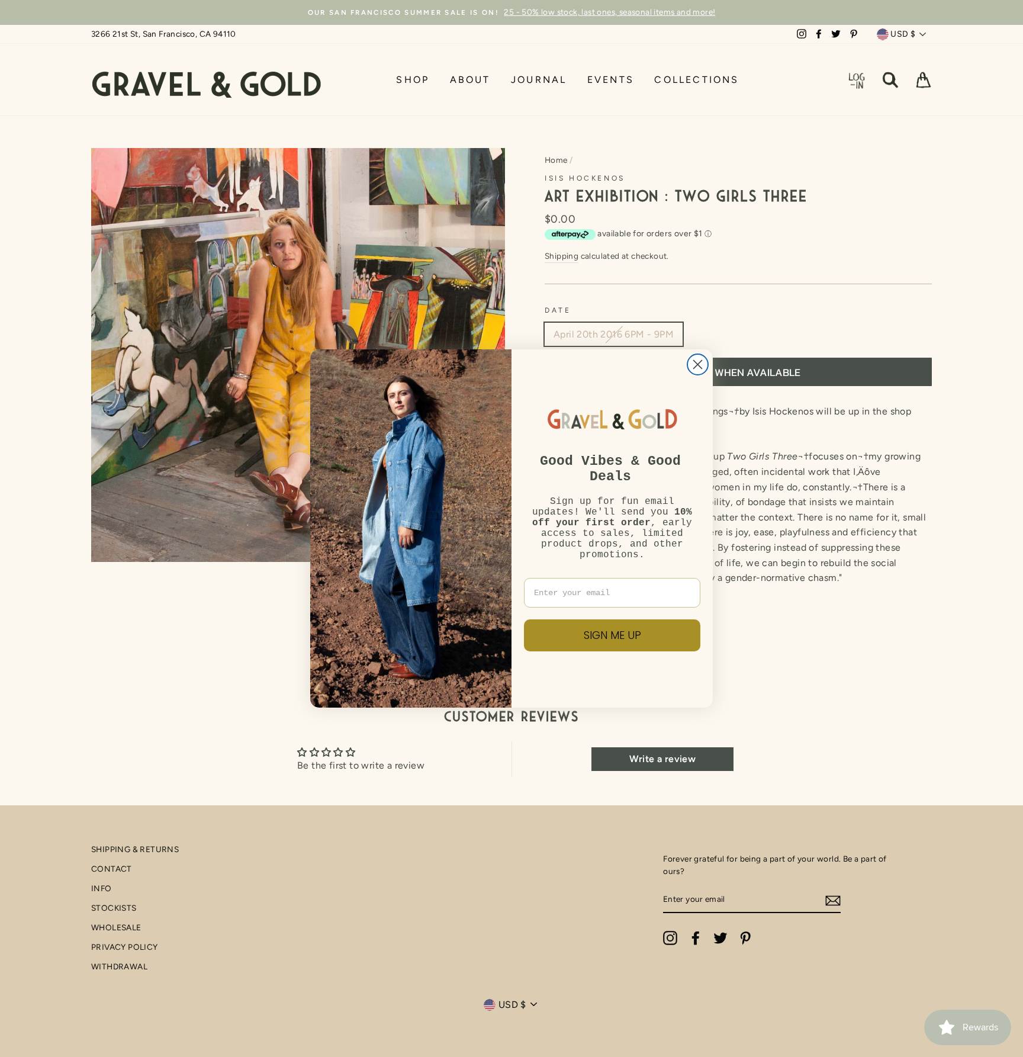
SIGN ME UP (612, 635)
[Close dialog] (697, 364)
